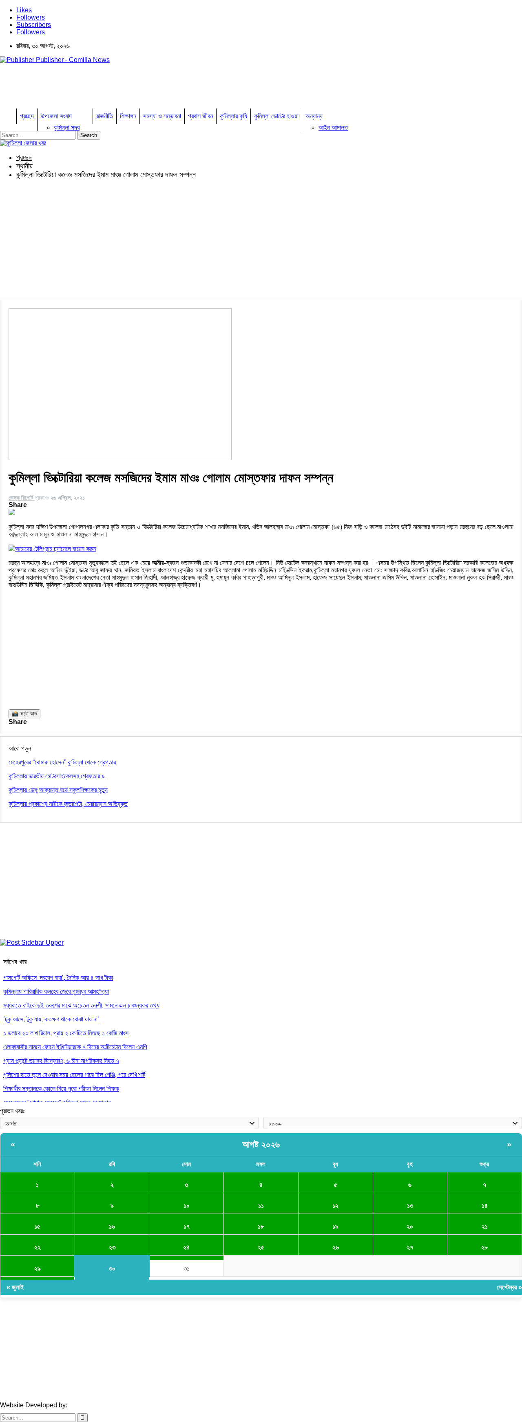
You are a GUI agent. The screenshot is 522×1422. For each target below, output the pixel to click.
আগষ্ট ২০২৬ (261, 1144)
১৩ (410, 1205)
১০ (187, 1205)
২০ (410, 1226)
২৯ (37, 1268)
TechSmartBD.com (96, 1405)
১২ (335, 1205)
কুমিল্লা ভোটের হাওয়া (276, 116)
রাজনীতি (104, 116)
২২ (37, 1247)
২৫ (261, 1247)
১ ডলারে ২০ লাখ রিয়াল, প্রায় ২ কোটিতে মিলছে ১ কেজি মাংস (65, 1033)
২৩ (112, 1247)
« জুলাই (15, 1287)
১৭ (187, 1226)
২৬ (335, 1247)
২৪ (186, 1247)
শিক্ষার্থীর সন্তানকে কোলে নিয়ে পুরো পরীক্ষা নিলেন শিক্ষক (61, 1088)
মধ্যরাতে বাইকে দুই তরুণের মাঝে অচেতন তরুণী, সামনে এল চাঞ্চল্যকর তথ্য (81, 1005)
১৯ (335, 1226)
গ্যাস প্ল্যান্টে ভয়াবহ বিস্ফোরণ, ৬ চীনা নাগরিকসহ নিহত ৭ (61, 1060)
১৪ (485, 1205)
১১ (261, 1205)
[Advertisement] (148, 88)
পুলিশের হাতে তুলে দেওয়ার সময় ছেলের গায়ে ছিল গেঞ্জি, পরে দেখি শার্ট (74, 1074)
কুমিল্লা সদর (67, 127)
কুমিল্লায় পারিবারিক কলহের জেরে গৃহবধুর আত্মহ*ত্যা (56, 991)
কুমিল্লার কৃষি (233, 116)
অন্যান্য (314, 116)
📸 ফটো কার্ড (24, 714)
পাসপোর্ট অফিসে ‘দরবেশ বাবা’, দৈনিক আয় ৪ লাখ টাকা (58, 977)
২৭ (410, 1247)
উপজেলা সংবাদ (56, 116)
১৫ (37, 1226)
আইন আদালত (333, 127)
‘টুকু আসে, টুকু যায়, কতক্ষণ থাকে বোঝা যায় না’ (51, 1019)
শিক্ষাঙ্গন (128, 116)
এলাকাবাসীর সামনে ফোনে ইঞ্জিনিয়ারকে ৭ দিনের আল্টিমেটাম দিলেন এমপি (75, 1046)
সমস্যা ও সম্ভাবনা (162, 116)
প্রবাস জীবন (200, 116)
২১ (485, 1226)
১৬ (112, 1226)
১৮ (261, 1226)
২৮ (484, 1247)
